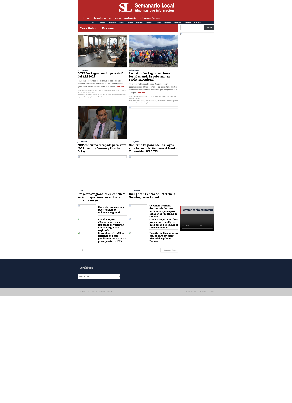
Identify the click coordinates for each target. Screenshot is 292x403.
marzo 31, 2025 (134, 191)
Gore (117, 90)
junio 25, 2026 (83, 70)
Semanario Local (96, 97)
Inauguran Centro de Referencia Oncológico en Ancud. (152, 195)
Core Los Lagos (94, 95)
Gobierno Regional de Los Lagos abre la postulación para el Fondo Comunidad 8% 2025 (153, 148)
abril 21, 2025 (134, 142)
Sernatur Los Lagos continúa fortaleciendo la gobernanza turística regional (149, 77)
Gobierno (149, 23)
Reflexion (187, 23)
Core (83, 90)
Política (121, 23)
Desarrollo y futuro (139, 96)
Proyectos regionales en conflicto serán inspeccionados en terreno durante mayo (101, 197)
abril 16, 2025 (82, 191)
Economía (177, 23)
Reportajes (101, 23)
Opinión (130, 23)
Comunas (139, 23)
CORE (142, 101)
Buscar (209, 27)
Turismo (137, 98)
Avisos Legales (115, 18)
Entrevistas (112, 23)
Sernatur (149, 103)
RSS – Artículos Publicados (149, 18)
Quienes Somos (100, 18)
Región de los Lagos (84, 97)
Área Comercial (130, 18)
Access (211, 291)
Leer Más (120, 87)
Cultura (158, 23)
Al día (92, 23)
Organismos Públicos (156, 96)
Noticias (123, 95)
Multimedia (197, 23)
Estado (95, 90)
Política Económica (89, 92)
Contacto (86, 18)
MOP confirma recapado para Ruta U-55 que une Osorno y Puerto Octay (102, 148)
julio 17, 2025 (82, 142)
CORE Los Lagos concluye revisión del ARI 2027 (101, 75)
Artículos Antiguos (169, 250)
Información (116, 95)
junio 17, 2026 (134, 70)
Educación (167, 23)
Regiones (166, 96)
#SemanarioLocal (83, 95)
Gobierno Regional (109, 90)
